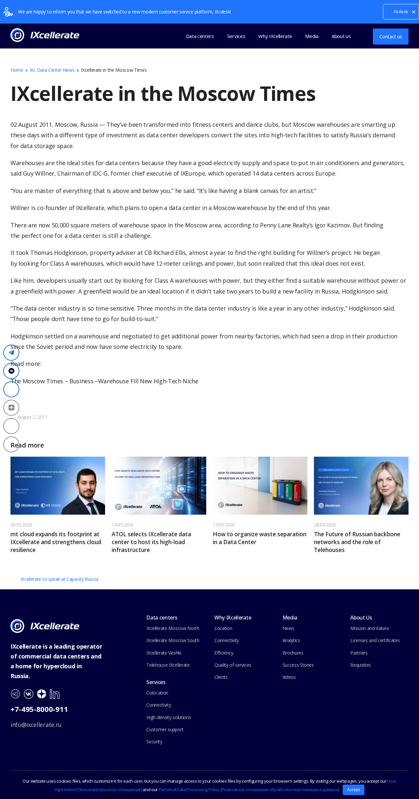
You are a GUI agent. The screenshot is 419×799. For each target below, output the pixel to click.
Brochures (292, 653)
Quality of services (232, 665)
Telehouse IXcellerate (168, 665)
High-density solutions (168, 717)
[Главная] (44, 625)
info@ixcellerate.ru (36, 725)
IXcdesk (401, 11)
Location (223, 628)
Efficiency (223, 653)
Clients (221, 677)
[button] (362, 36)
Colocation (157, 693)
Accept (353, 789)
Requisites (360, 665)
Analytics (291, 640)
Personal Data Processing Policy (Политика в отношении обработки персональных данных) (249, 789)
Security (154, 741)
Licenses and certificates (375, 640)
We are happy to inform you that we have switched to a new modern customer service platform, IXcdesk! (124, 12)
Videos (289, 677)
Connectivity (158, 705)
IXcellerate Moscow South (172, 640)
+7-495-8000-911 (39, 709)
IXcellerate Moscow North (172, 628)
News (288, 628)
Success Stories (298, 665)
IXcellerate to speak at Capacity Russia (59, 579)
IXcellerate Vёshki (163, 653)
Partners (358, 653)
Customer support (164, 729)
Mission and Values (369, 628)
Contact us (390, 36)
